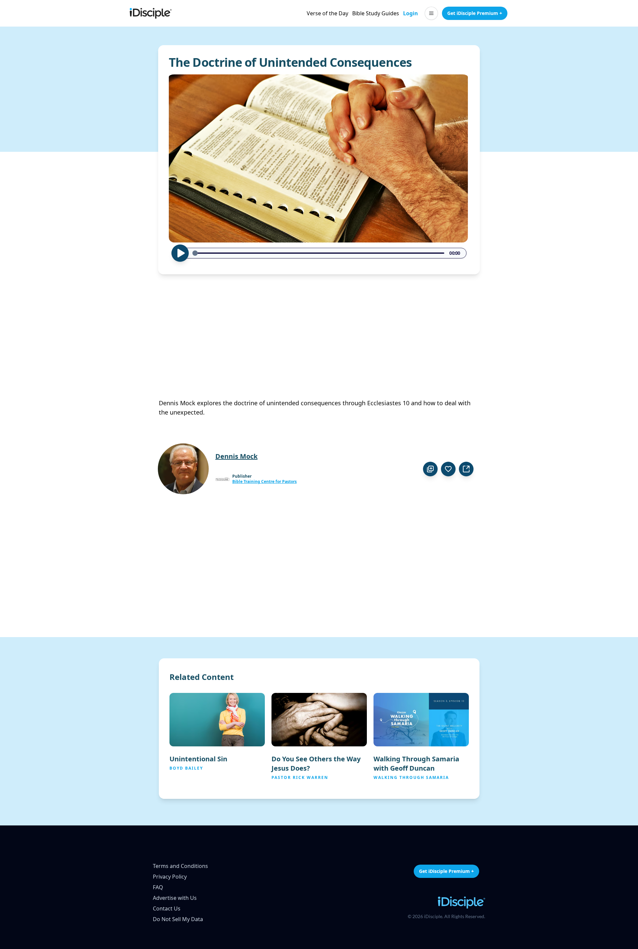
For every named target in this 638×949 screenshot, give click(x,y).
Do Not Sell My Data (178, 919)
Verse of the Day (327, 13)
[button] (431, 13)
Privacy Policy (170, 876)
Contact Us (166, 908)
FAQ (158, 887)
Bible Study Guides (375, 13)
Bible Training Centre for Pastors (264, 481)
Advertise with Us (175, 898)
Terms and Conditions (180, 866)
